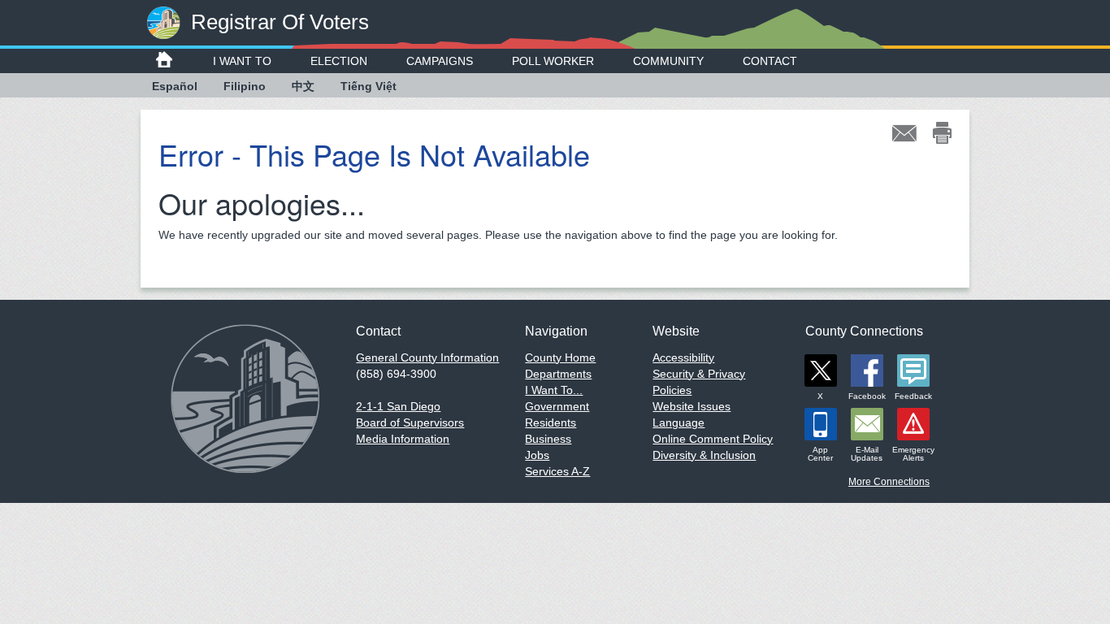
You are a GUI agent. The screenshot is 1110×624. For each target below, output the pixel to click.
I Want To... (554, 390)
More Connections (889, 482)
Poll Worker (553, 60)
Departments (558, 373)
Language (679, 422)
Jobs (537, 455)
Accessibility (683, 357)
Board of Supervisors (410, 422)
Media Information (402, 438)
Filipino (244, 86)
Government (557, 406)
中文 (303, 86)
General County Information (427, 357)
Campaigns (439, 60)
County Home (560, 357)
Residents (550, 422)
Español (174, 86)
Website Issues (692, 406)
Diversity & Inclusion (704, 455)
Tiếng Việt (368, 86)
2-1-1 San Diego (398, 406)
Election (338, 60)
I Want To (242, 60)
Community (668, 60)
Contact (770, 60)
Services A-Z (557, 471)
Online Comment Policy (713, 438)
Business (548, 438)
